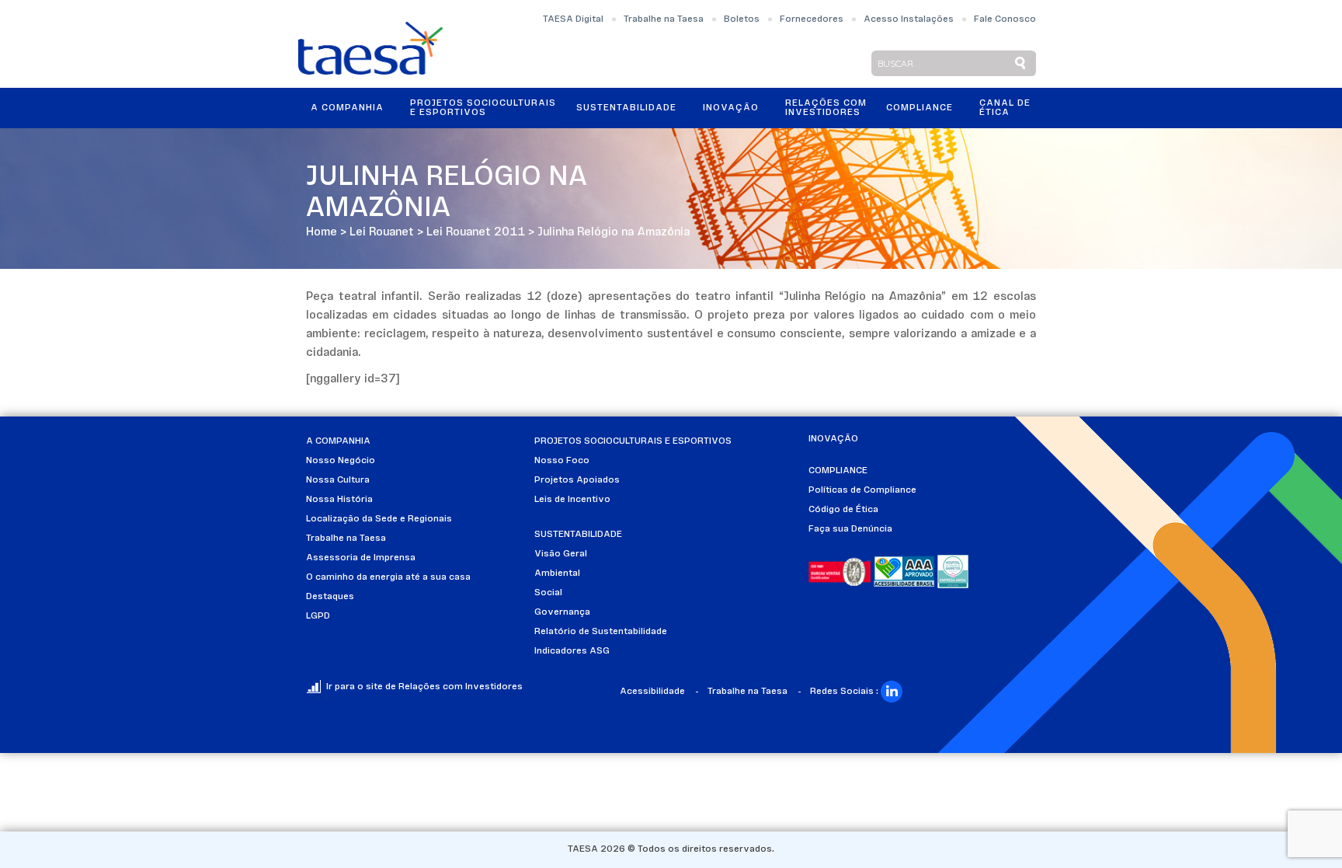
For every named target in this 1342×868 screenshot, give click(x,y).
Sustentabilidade (626, 108)
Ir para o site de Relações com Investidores (424, 687)
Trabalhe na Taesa (664, 19)
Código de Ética (843, 509)
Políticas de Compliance (862, 490)
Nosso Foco (561, 460)
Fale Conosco (1005, 19)
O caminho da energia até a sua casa (388, 577)
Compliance (919, 108)
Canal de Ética (1005, 108)
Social (548, 593)
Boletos (742, 19)
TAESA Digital (573, 19)
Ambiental (557, 573)
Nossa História (339, 499)
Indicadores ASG (572, 651)
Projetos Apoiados (577, 480)
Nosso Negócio (340, 460)
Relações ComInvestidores (826, 108)
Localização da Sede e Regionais (379, 519)
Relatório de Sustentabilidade (600, 631)
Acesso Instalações (909, 19)
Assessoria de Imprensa (360, 558)
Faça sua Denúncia (850, 529)
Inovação (731, 108)
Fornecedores (811, 19)
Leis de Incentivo (572, 499)
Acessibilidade (652, 691)
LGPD (318, 616)
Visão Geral (560, 554)
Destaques (330, 596)
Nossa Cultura (338, 480)
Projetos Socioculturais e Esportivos (483, 108)
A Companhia (347, 108)
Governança (562, 612)
